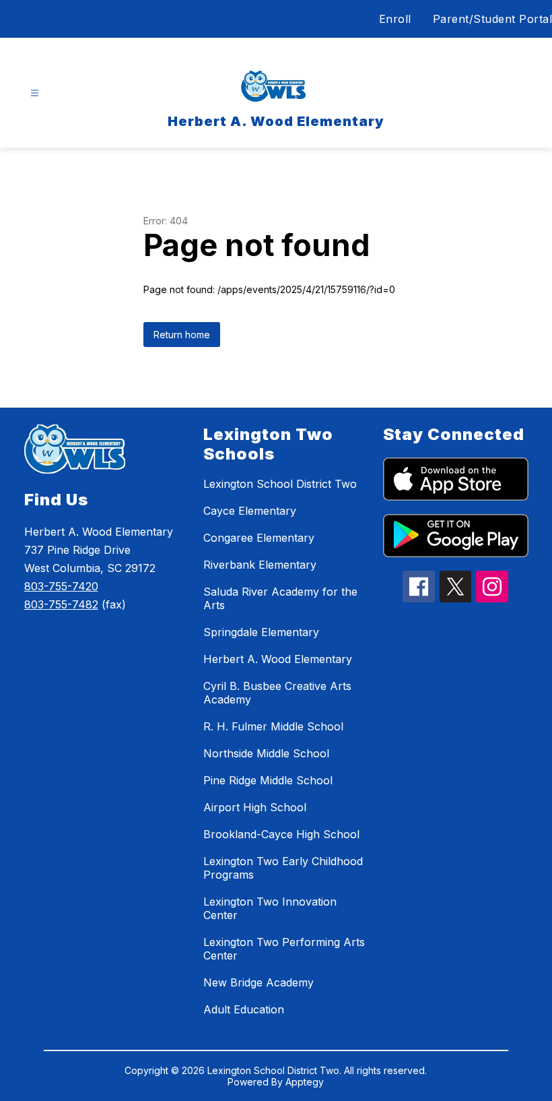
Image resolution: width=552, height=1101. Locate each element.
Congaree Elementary (258, 537)
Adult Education (243, 1009)
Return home (181, 334)
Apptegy (304, 1082)
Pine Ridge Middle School (268, 780)
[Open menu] (34, 93)
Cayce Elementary (249, 510)
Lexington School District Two (280, 484)
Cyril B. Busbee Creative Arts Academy (277, 692)
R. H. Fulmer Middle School (273, 726)
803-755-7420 (61, 586)
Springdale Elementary (261, 632)
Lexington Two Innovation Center (270, 908)
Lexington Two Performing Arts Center (284, 948)
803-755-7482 (61, 604)
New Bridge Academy (258, 982)
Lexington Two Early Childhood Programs (283, 867)
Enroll (395, 19)
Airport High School (254, 807)
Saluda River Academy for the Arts (280, 598)
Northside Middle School (266, 753)
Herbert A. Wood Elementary (277, 659)
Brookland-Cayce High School (281, 834)
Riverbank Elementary (259, 564)
